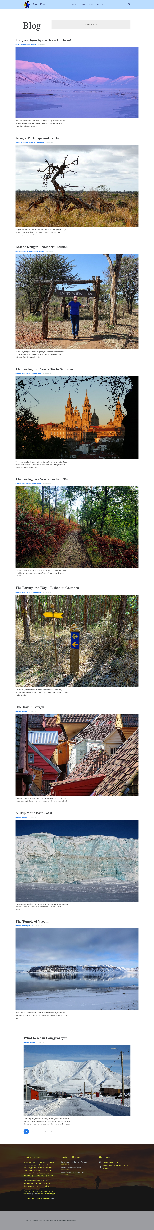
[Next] (57, 1131)
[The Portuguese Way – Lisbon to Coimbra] (77, 641)
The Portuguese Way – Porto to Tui (42, 479)
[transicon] (27, 4)
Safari (31, 142)
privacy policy (33, 1194)
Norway (23, 45)
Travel (33, 45)
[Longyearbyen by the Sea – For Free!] (77, 82)
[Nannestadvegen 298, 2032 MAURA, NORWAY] (101, 1167)
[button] (102, 4)
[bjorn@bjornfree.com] (101, 1162)
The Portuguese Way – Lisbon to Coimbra (47, 587)
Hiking (18, 45)
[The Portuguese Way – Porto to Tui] (77, 527)
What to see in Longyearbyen (45, 1037)
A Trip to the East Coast (34, 812)
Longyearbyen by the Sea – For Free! (43, 40)
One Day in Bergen (30, 706)
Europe (28, 373)
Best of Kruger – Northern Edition (42, 246)
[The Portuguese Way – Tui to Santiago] (77, 417)
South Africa (39, 142)
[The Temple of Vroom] (77, 969)
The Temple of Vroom (32, 921)
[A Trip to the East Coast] (77, 861)
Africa (18, 142)
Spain (39, 373)
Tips (28, 45)
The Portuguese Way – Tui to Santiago (44, 368)
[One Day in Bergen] (77, 755)
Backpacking (20, 373)
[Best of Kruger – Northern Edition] (77, 301)
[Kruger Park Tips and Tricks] (77, 186)
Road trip (24, 142)
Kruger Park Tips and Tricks (37, 137)
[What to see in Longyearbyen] (77, 1080)
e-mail (51, 1199)
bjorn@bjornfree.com (110, 1162)
